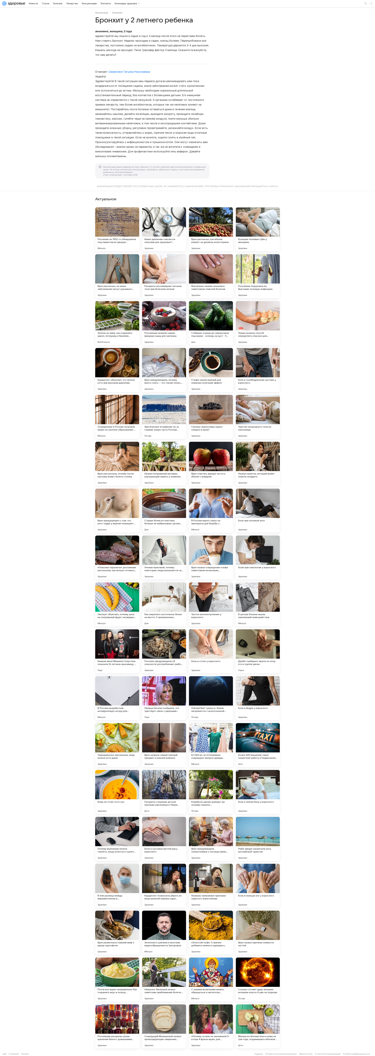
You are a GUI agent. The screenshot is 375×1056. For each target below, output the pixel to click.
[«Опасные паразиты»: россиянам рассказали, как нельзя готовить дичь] (117, 558)
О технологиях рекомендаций (327, 1054)
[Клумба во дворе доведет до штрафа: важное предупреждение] (211, 792)
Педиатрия (117, 12)
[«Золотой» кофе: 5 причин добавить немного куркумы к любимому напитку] (211, 933)
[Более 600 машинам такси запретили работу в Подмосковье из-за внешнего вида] (258, 745)
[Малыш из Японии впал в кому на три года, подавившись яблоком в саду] (258, 1026)
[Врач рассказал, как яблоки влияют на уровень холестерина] (211, 229)
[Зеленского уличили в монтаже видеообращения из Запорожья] (164, 933)
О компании (14, 1054)
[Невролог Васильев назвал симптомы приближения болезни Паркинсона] (164, 979)
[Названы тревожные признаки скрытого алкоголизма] (211, 886)
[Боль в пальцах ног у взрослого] (258, 886)
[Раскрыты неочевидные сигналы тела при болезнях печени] (164, 276)
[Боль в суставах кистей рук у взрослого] (164, 839)
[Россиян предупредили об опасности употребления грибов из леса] (164, 651)
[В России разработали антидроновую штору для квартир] (117, 698)
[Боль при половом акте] (258, 511)
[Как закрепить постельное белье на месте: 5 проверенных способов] (164, 604)
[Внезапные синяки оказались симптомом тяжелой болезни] (211, 276)
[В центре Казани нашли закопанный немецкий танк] (258, 604)
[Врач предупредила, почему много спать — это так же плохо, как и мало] (164, 370)
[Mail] (4, 3)
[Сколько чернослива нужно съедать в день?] (211, 417)
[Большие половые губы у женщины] (258, 229)
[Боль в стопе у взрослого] (211, 651)
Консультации (101, 12)
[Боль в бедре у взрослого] (258, 698)
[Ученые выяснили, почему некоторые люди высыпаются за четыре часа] (164, 558)
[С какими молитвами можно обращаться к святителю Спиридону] (211, 979)
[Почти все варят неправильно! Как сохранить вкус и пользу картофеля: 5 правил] (117, 979)
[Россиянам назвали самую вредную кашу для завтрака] (164, 323)
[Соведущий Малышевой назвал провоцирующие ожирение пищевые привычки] (164, 1026)
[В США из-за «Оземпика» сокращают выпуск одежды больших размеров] (211, 745)
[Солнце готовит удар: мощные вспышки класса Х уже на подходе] (258, 979)
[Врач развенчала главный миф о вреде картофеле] (117, 933)
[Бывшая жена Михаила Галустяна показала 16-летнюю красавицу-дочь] (117, 651)
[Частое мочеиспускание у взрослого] (211, 604)
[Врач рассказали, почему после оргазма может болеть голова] (117, 464)
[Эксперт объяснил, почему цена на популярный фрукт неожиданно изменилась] (117, 604)
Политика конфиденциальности (356, 1054)
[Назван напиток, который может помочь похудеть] (258, 464)
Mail (4, 1054)
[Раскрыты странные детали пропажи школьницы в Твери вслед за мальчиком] (164, 792)
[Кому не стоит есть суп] (117, 792)
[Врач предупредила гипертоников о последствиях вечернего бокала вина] (211, 839)
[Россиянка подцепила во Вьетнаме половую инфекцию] (258, 276)
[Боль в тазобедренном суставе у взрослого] (258, 370)
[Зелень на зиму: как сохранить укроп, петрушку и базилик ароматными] (117, 323)
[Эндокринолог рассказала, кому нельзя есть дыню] (117, 745)
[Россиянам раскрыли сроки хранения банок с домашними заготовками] (117, 1026)
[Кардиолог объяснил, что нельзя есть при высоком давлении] (117, 370)
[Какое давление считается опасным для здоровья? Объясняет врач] (164, 229)
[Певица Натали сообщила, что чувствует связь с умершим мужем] (164, 698)
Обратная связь (306, 1054)
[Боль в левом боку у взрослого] (258, 792)
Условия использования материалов (281, 1054)
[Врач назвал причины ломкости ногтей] (258, 933)
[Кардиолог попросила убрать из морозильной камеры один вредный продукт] (164, 886)
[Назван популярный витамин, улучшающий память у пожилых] (164, 464)
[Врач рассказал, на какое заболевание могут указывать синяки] (117, 276)
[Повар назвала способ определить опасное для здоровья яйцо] (258, 323)
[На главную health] (15, 3)
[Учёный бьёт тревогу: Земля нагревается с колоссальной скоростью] (211, 698)
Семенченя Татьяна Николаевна (129, 71)
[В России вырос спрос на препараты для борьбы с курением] (211, 511)
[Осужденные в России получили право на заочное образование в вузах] (117, 417)
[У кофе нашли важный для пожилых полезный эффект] (211, 370)
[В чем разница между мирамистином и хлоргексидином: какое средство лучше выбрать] (117, 886)
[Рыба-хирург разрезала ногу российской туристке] (258, 839)
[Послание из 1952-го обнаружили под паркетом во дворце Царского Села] (117, 229)
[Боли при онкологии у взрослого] (258, 558)
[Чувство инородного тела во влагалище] (258, 417)
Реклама (25, 1054)
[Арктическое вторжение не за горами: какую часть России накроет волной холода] (164, 417)
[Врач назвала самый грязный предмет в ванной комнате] (164, 745)
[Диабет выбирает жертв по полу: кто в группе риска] (258, 651)
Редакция (259, 1054)
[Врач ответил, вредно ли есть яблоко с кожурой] (211, 464)
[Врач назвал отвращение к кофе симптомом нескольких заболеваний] (211, 558)
